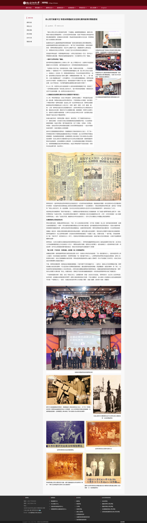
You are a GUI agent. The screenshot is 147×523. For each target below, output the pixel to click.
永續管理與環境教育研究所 (83, 517)
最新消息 (29, 22)
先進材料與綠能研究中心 (57, 506)
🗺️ (40, 510)
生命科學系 (105, 501)
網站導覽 (122, 522)
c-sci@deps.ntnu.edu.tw (35, 512)
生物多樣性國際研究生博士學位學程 (111, 511)
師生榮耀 (29, 34)
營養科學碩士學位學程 (107, 506)
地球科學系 (79, 509)
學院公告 (29, 26)
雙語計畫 (29, 41)
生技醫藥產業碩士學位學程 (108, 509)
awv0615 (50, 26)
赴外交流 (29, 37)
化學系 (78, 506)
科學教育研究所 (80, 514)
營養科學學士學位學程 (107, 503)
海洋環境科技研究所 (81, 519)
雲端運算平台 (54, 501)
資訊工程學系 (79, 511)
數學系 (78, 501)
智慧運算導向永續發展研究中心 (58, 509)
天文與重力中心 (55, 503)
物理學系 (78, 503)
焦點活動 (29, 30)
